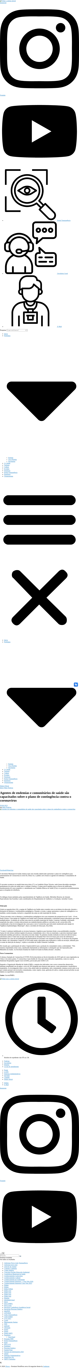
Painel (6, 1329)
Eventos (6, 469)
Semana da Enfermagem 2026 (14, 1352)
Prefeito (10, 458)
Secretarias (11, 461)
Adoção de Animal (10, 1267)
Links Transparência (10, 1315)
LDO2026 (7, 1313)
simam (6, 1354)
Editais (6, 1285)
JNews (7, 1366)
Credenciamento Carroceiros (13, 1276)
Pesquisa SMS (8, 1339)
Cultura (6, 467)
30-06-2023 (4, 805)
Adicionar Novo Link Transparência (16, 1263)
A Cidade (7, 463)
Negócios (7, 471)
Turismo (6, 465)
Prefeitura (7, 1346)
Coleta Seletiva (9, 1270)
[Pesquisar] (27, 330)
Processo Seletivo (10, 1348)
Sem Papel (11, 1337)
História (6, 1298)
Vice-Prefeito (12, 459)
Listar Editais (8, 1316)
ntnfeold (6, 1326)
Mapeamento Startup (11, 1322)
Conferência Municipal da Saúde (14, 1274)
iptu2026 (7, 1311)
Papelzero (7, 474)
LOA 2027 (7, 1318)
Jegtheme (46, 1366)
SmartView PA (9, 1357)
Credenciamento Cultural (12, 1278)
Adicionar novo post (10, 1265)
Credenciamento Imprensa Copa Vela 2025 (18, 1283)
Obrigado (7, 1328)
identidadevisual (9, 1300)
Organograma (8, 476)
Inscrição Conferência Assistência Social (17, 1307)
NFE (5, 1324)
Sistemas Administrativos (12, 1355)
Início (6, 334)
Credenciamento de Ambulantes (14, 1279)
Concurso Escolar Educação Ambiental (17, 1272)
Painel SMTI (8, 1333)
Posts (6, 1342)
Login (6, 1320)
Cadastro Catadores (10, 1268)
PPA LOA (7, 1344)
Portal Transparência (10, 472)
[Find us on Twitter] (1, 1363)
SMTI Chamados (9, 1359)
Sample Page (8, 1350)
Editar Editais (8, 1289)
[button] (39, 558)
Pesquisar (3, 330)
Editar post (7, 1291)
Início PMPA (8, 1304)
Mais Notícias (8, 788)
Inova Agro (8, 1305)
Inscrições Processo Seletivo (13, 1309)
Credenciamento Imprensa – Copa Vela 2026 (18, 1281)
